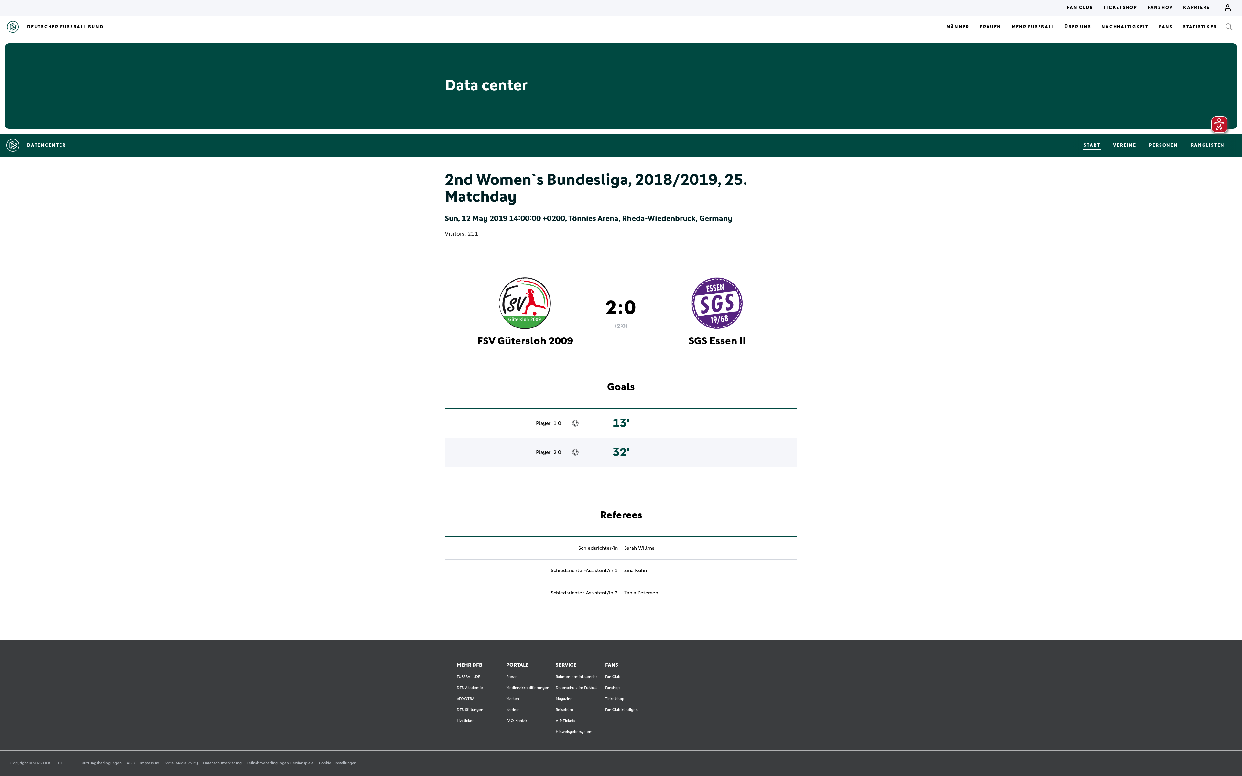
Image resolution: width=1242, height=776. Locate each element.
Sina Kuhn (635, 570)
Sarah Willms (639, 548)
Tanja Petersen (641, 592)
